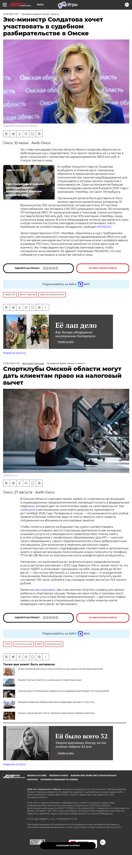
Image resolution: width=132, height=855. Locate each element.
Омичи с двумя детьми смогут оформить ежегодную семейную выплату (56, 713)
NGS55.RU (105, 226)
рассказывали (45, 589)
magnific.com (10, 475)
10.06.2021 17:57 (11, 14)
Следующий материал (68, 845)
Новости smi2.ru (14, 353)
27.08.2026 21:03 (11, 363)
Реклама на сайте (37, 775)
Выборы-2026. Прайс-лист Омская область (93, 775)
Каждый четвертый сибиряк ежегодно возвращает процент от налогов (56, 702)
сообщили (27, 509)
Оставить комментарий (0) (103, 268)
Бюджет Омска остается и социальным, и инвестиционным (49, 680)
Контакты (32, 779)
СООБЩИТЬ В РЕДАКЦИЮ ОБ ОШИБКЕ (59, 779)
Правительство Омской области (20, 125)
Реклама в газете (58, 775)
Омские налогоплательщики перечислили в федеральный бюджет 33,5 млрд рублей (63, 691)
